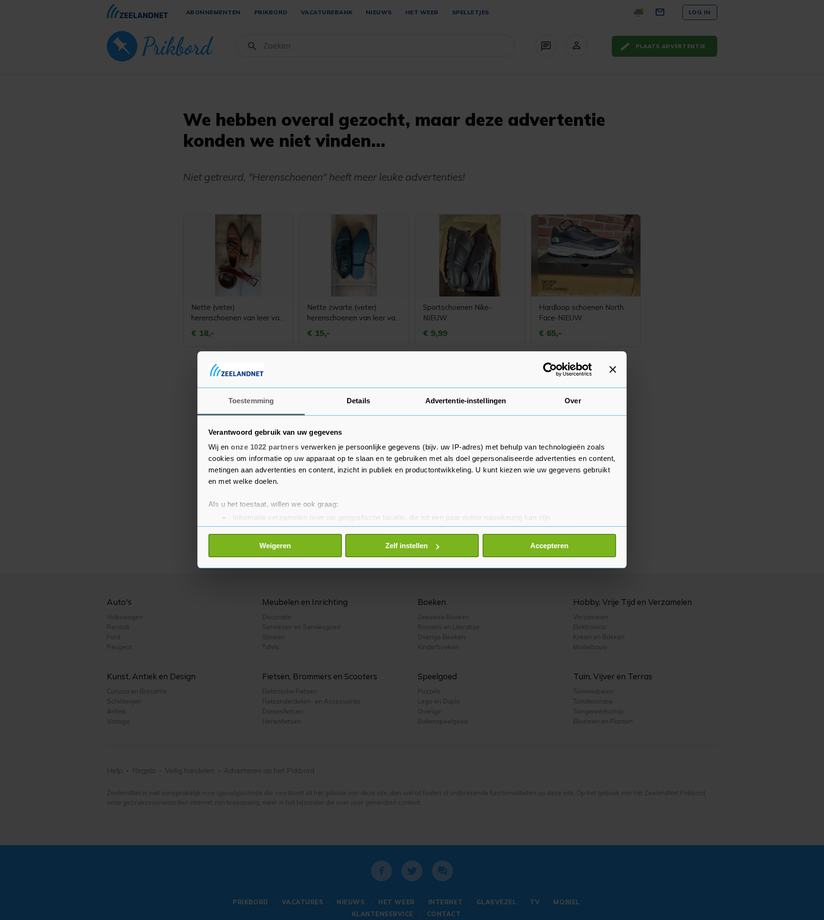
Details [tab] (358, 401)
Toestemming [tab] (251, 401)
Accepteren (549, 546)
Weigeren (275, 546)
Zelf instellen (406, 546)
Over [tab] (573, 401)
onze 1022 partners (265, 447)
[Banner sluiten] (612, 369)
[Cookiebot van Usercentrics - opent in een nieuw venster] (550, 369)
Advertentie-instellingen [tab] (465, 401)
